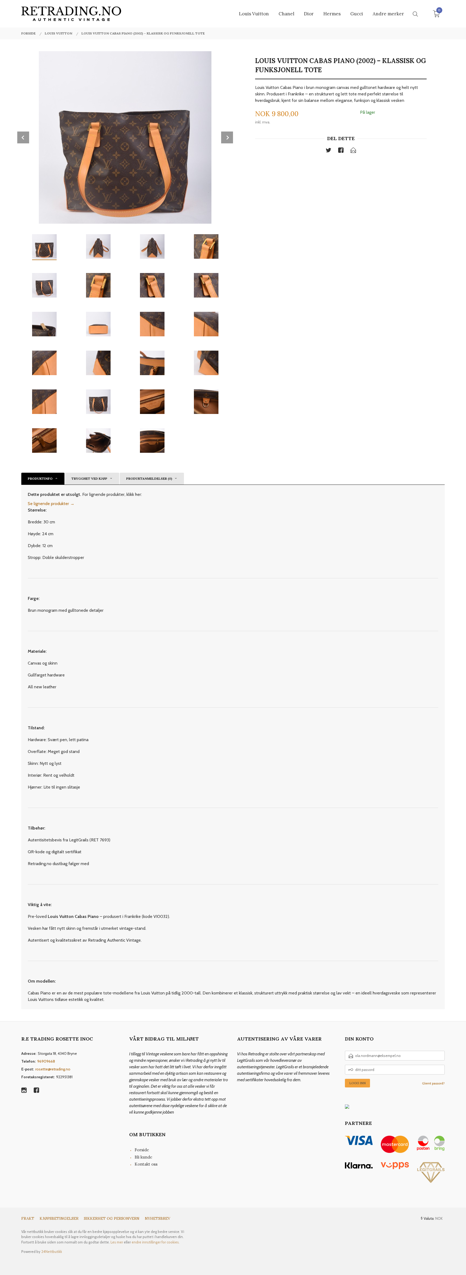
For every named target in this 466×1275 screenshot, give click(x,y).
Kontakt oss (146, 1164)
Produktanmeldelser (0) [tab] (149, 478)
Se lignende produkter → (51, 503)
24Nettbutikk (51, 1251)
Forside (142, 1149)
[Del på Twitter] (328, 151)
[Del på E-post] (353, 151)
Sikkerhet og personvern (111, 1218)
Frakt (27, 1218)
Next (227, 137)
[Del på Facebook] (341, 151)
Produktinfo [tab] (40, 478)
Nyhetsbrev (157, 1218)
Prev (23, 137)
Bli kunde (143, 1157)
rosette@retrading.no (52, 1069)
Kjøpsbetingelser (59, 1218)
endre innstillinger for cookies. (156, 1242)
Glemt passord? (433, 1083)
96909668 (46, 1061)
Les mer (117, 1242)
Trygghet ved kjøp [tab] (89, 478)
